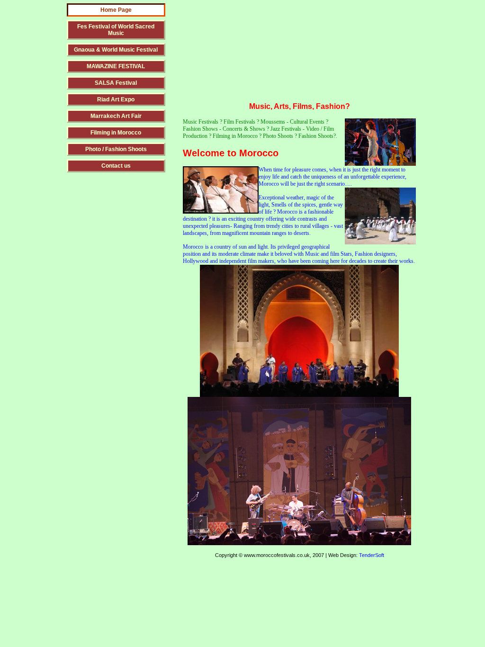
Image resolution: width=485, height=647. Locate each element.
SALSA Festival (116, 83)
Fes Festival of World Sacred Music (115, 29)
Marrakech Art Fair (116, 116)
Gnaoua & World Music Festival (116, 49)
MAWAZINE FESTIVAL (116, 66)
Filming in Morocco (115, 132)
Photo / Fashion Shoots (116, 149)
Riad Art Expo (116, 99)
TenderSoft (371, 555)
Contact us (116, 165)
